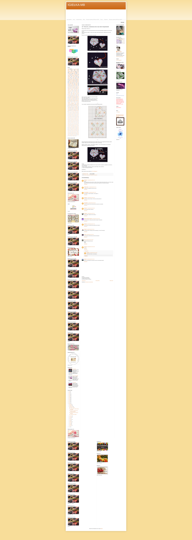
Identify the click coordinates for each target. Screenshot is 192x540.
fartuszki (70, 105)
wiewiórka (74, 132)
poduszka (69, 85)
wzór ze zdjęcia (73, 110)
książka (77, 90)
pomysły (78, 99)
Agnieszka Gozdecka (72, 79)
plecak (69, 128)
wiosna (77, 132)
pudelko (69, 130)
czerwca (70, 419)
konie (75, 121)
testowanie (72, 75)
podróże (75, 128)
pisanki (74, 99)
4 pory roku (70, 111)
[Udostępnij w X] (92, 173)
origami (74, 126)
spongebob (74, 130)
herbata (69, 120)
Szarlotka (85, 213)
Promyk (85, 229)
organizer (72, 83)
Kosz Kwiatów (86, 192)
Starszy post (111, 280)
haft (68, 69)
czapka (77, 94)
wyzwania (70, 101)
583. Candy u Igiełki (75, 375)
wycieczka (76, 109)
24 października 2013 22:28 (91, 246)
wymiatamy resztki (72, 72)
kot (75, 122)
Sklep (84, 19)
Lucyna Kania (73, 88)
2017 (69, 398)
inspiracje (72, 120)
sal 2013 (72, 84)
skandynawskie (77, 100)
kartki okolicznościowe (71, 71)
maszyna (75, 86)
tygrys (71, 132)
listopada (70, 405)
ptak (68, 84)
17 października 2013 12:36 (91, 197)
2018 (69, 397)
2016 (69, 399)
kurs (72, 77)
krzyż (73, 106)
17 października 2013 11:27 (92, 192)
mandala (69, 107)
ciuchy (72, 115)
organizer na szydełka (70, 126)
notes (74, 107)
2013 (69, 403)
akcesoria (77, 93)
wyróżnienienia (74, 133)
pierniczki (75, 127)
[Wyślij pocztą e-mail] (90, 173)
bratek (71, 104)
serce (68, 77)
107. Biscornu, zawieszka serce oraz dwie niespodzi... (73, 411)
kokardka (73, 121)
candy (68, 75)
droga (68, 117)
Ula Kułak (71, 80)
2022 (69, 392)
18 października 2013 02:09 (96, 218)
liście (68, 99)
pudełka (70, 100)
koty (78, 80)
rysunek (69, 96)
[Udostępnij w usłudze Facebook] (93, 173)
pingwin (78, 127)
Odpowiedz (85, 184)
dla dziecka (77, 104)
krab (77, 122)
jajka (72, 105)
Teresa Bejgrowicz (94, 171)
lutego (70, 424)
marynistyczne (69, 91)
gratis (75, 80)
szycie (78, 71)
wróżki (73, 109)
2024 (69, 391)
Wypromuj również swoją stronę (120, 95)
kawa (74, 90)
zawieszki (77, 78)
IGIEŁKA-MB (76, 5)
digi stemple (72, 116)
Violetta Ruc (73, 93)
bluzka (68, 104)
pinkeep (77, 107)
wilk (71, 109)
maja (70, 420)
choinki (74, 104)
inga (84, 239)
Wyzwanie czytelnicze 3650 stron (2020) (115, 19)
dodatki (77, 116)
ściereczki (77, 110)
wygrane (71, 133)
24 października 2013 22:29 (93, 252)
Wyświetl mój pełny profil (119, 56)
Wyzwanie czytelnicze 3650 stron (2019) (92, 19)
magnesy (71, 99)
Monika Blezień (119, 51)
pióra (77, 91)
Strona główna (69, 19)
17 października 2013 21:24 (91, 213)
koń (78, 105)
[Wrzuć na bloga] (91, 173)
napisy (74, 91)
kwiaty (74, 73)
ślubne (77, 85)
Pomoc (101, 19)
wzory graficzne (74, 69)
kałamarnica (69, 121)
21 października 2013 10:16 (90, 229)
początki (72, 128)
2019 (69, 396)
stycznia (70, 425)
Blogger (101, 528)
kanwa (69, 83)
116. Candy (74, 382)
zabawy (78, 96)
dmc (74, 116)
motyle (71, 107)
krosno (70, 106)
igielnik (72, 95)
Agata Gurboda (75, 111)
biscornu (70, 94)
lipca (70, 418)
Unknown (85, 197)
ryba (71, 130)
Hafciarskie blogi (79, 19)
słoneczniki (72, 131)
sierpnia (70, 417)
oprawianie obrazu (76, 125)
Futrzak (75, 112)
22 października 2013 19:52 (90, 234)
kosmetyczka (71, 122)
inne (75, 95)
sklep (71, 96)
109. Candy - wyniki (72, 407)
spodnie (73, 85)
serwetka (76, 84)
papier (69, 127)
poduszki (78, 128)
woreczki (74, 96)
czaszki (74, 115)
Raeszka (76, 89)
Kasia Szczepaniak (74, 74)
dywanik (77, 117)
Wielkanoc (69, 78)
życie (75, 101)
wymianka (69, 110)
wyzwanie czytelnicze (72, 81)
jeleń (74, 120)
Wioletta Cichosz (70, 90)
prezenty (76, 83)
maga (85, 234)
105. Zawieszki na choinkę (72, 414)
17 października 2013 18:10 (91, 208)
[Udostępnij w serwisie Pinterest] (93, 173)
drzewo (71, 117)
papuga (72, 127)
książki (73, 78)
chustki (69, 115)
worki (68, 133)
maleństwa (76, 106)
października (71, 406)
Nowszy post (83, 280)
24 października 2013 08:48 (89, 239)
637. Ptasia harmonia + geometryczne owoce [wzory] (120, 115)
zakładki (76, 77)
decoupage (69, 95)
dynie (74, 117)
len (77, 95)
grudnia (70, 404)
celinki (73, 94)
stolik (77, 130)
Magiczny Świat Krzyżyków (88, 218)
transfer (69, 109)
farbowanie (71, 86)
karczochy (75, 105)
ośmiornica (77, 126)
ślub (73, 101)
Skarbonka (106, 19)
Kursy (74, 19)
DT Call (72, 112)
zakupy (78, 81)
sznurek (69, 131)
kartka (77, 120)
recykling (73, 100)
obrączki (72, 125)
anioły (68, 86)
